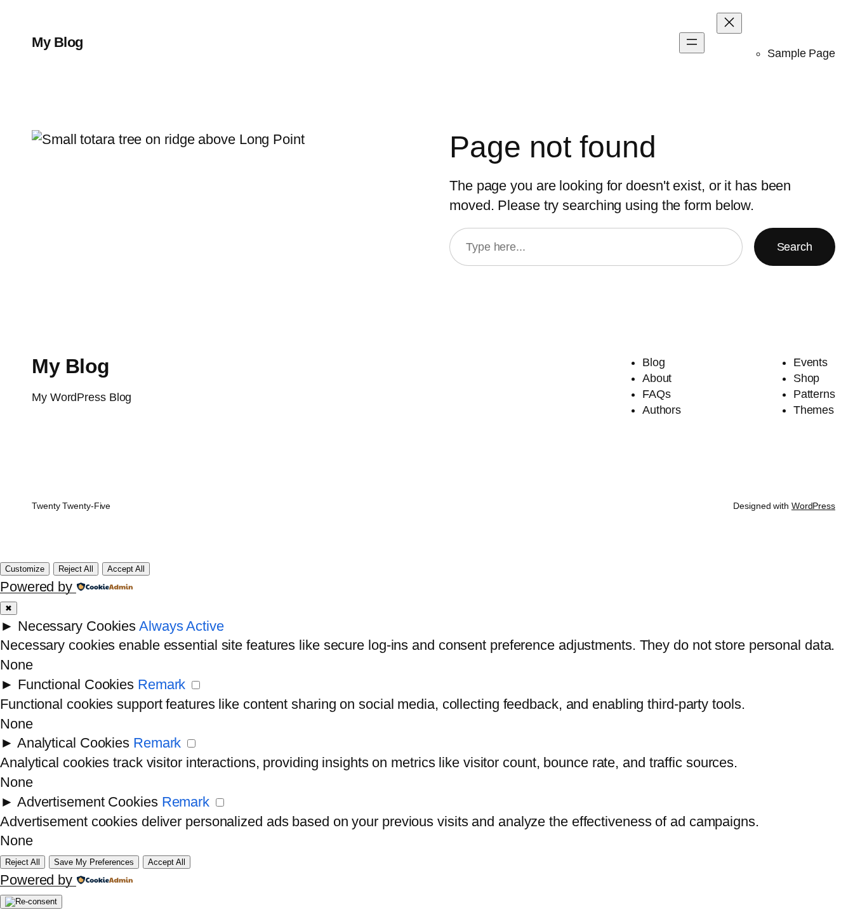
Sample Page (801, 53)
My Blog (57, 42)
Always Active (181, 626)
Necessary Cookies (77, 626)
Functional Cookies (76, 684)
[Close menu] (729, 23)
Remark (161, 684)
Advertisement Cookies (87, 802)
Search (794, 247)
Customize (24, 569)
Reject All (75, 569)
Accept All (126, 569)
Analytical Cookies (73, 743)
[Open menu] (692, 42)
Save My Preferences (94, 862)
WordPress (813, 506)
